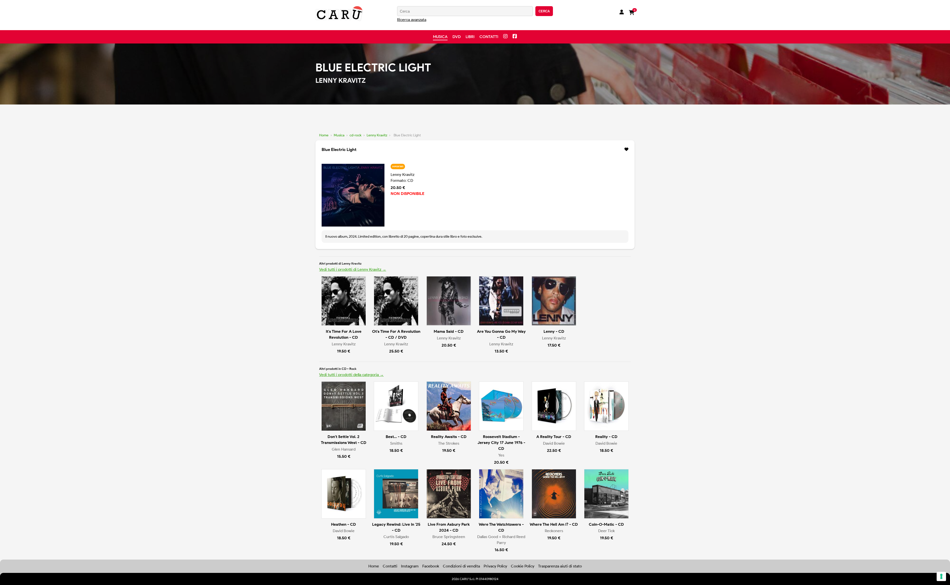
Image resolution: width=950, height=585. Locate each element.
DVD (456, 36)
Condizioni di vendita (461, 566)
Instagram (410, 566)
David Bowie (554, 443)
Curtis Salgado (396, 536)
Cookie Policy (522, 566)
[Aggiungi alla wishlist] (626, 149)
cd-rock (355, 135)
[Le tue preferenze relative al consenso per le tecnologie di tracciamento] (941, 576)
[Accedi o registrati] (621, 13)
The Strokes (448, 443)
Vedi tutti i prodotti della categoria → (351, 374)
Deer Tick (606, 530)
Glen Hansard (344, 449)
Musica (440, 36)
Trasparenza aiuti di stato (560, 566)
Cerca (544, 11)
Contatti (488, 36)
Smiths (396, 443)
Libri (470, 36)
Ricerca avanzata (411, 19)
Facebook (430, 566)
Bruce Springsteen (448, 536)
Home (324, 135)
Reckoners (554, 530)
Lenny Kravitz (377, 135)
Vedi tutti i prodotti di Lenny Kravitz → (352, 269)
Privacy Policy (495, 566)
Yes (501, 455)
